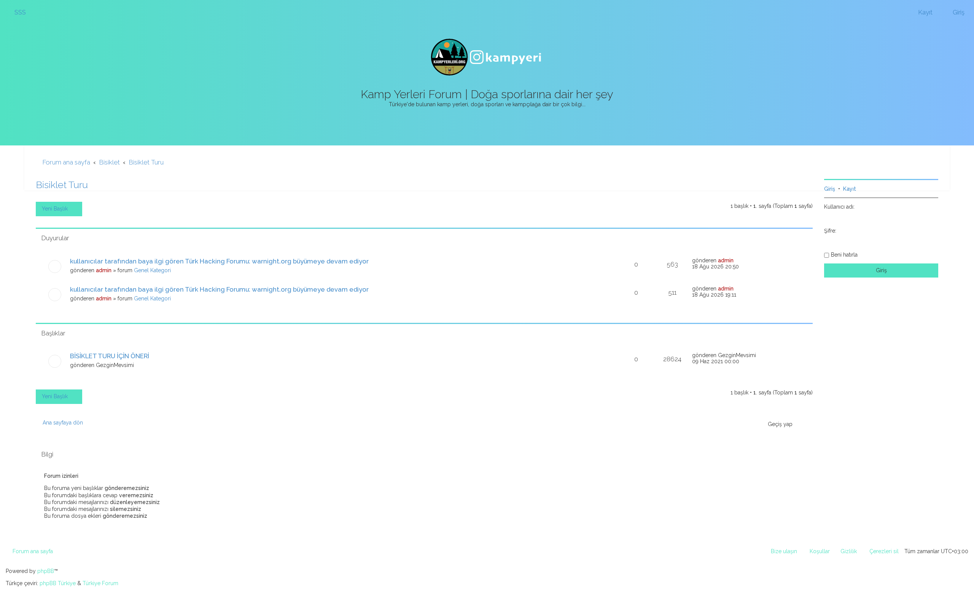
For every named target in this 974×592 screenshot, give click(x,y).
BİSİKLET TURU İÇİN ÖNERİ (109, 356)
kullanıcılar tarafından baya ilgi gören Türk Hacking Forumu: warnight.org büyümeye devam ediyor (219, 261)
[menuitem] (17, 12)
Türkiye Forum (100, 583)
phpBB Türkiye (58, 583)
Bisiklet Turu (62, 184)
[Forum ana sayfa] (487, 57)
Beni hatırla (844, 255)
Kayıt (849, 189)
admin (103, 270)
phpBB (45, 571)
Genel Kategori (152, 270)
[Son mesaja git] (737, 260)
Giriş (829, 189)
